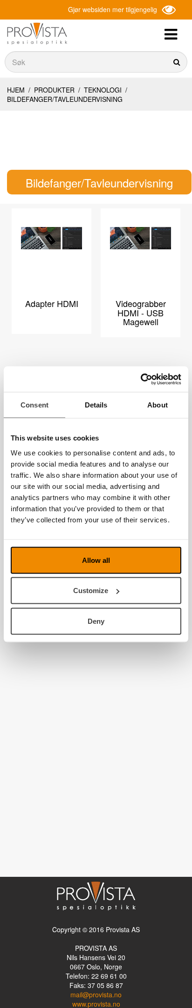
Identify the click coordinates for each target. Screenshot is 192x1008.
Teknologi (102, 89)
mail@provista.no (96, 994)
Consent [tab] (34, 405)
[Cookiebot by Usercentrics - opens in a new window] (140, 379)
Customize (90, 590)
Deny (96, 621)
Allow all (96, 560)
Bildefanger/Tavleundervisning (65, 99)
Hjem (16, 89)
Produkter (54, 89)
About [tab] (157, 405)
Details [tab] (96, 405)
